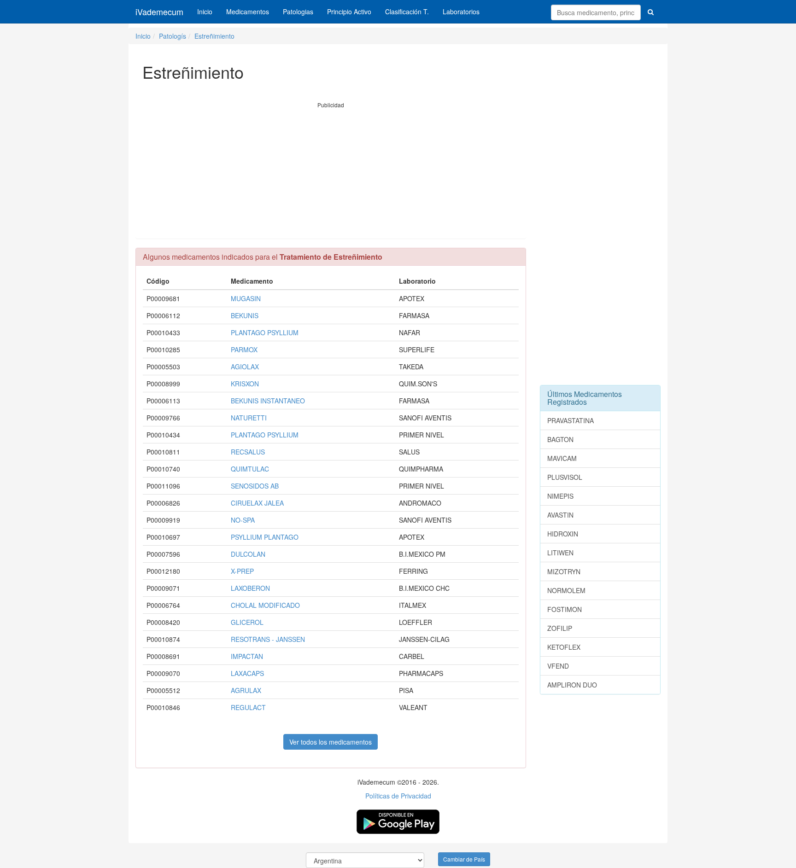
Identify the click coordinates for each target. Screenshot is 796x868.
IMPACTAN (247, 656)
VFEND (558, 665)
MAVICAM (562, 458)
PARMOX (244, 349)
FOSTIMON (564, 609)
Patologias (298, 11)
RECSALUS (248, 451)
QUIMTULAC (250, 468)
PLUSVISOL (564, 477)
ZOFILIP (559, 628)
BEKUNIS (244, 315)
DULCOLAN (248, 554)
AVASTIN (560, 514)
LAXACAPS (247, 673)
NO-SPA (243, 519)
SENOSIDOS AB (255, 485)
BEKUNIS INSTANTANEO (268, 400)
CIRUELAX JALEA (257, 502)
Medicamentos (247, 11)
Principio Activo (349, 11)
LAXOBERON (250, 588)
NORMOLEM (566, 590)
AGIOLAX (245, 366)
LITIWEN (560, 552)
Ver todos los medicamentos (330, 741)
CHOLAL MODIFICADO (265, 605)
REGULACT (248, 707)
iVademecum (159, 11)
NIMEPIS (560, 496)
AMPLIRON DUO (572, 684)
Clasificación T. (407, 11)
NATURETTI (249, 417)
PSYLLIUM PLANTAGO (264, 537)
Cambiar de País (464, 859)
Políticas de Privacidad (398, 795)
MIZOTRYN (563, 571)
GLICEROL (247, 622)
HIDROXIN (562, 533)
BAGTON (560, 439)
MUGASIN (246, 298)
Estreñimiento (214, 36)
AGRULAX (246, 690)
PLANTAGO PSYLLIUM (264, 332)
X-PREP (242, 571)
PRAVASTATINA (570, 420)
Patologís (172, 36)
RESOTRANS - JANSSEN (268, 639)
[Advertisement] (331, 173)
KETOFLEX (563, 647)
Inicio (204, 11)
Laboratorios (461, 11)
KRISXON (245, 383)
